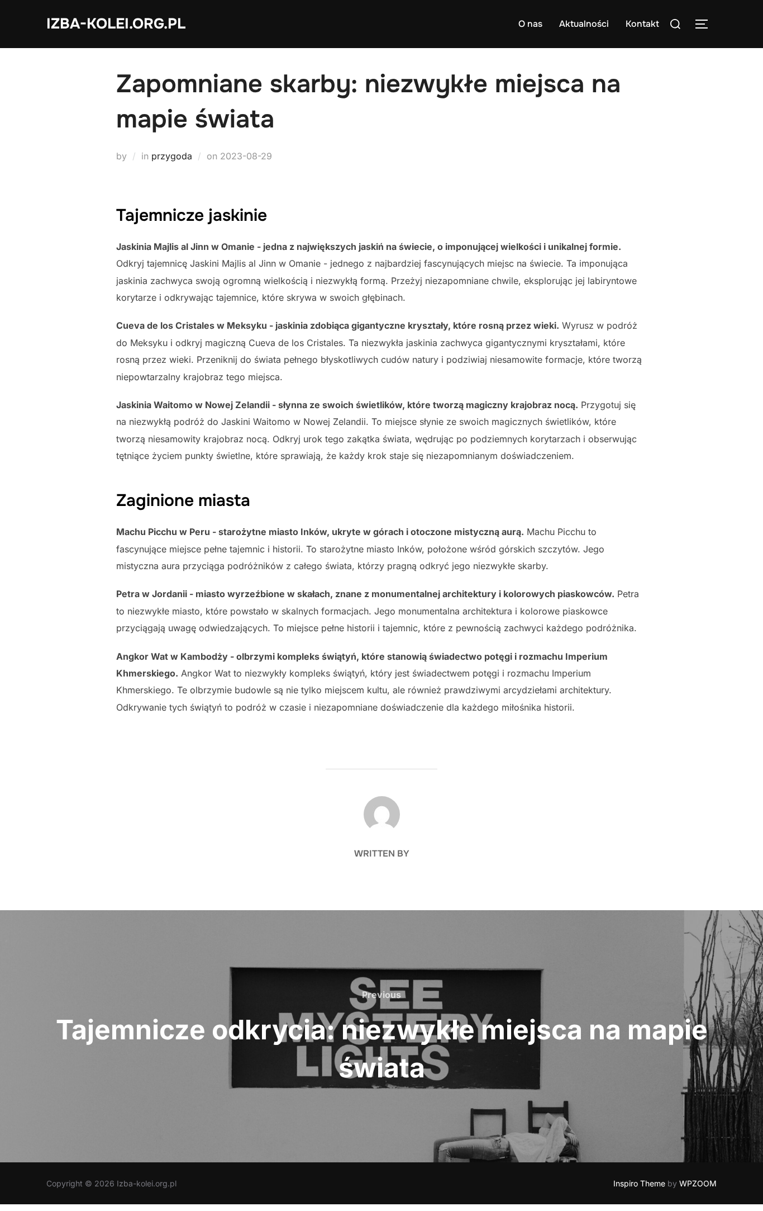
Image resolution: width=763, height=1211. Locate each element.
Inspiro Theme (639, 1183)
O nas (530, 24)
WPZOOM (698, 1183)
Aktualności (584, 24)
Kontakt (642, 24)
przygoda (171, 156)
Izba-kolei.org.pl (115, 24)
